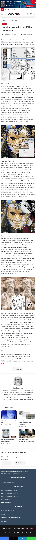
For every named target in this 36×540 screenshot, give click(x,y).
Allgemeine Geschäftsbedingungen (11, 517)
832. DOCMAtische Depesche (9, 496)
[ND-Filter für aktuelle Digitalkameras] (9, 433)
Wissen (11, 20)
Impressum (4, 521)
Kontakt (3, 514)
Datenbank (18, 369)
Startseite (6, 20)
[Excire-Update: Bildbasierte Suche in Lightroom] (27, 414)
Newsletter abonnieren (7, 510)
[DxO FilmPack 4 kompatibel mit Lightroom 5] (27, 433)
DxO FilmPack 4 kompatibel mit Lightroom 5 (26, 441)
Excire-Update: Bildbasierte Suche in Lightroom (25, 422)
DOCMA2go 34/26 (6, 502)
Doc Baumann (6, 34)
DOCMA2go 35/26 (6, 499)
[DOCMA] (14, 13)
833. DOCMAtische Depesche (9, 493)
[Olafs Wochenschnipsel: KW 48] (9, 414)
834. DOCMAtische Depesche (9, 490)
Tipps (15, 20)
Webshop (10, 359)
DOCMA (29, 528)
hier (2, 363)
